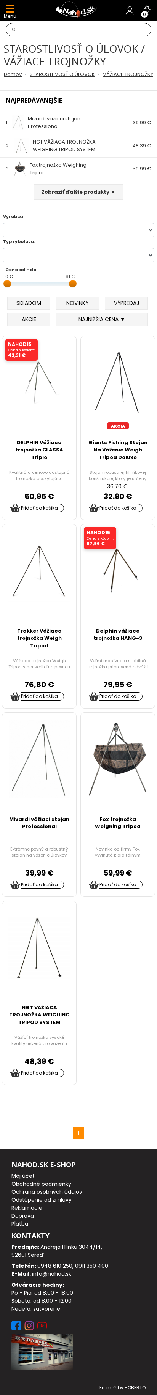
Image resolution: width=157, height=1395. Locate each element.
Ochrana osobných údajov (46, 1192)
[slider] (7, 283)
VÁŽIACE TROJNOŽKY (128, 74)
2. (51, 145)
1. (43, 122)
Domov (13, 74)
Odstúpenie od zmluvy (41, 1200)
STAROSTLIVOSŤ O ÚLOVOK (62, 74)
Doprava (22, 1216)
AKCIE (29, 319)
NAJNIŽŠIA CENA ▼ (101, 319)
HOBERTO (135, 1387)
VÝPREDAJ (126, 303)
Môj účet (23, 1176)
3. (46, 168)
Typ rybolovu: (19, 241)
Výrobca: (13, 216)
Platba (19, 1224)
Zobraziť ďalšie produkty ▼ (78, 192)
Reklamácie (26, 1208)
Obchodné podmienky (41, 1184)
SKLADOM (28, 303)
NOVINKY (77, 303)
